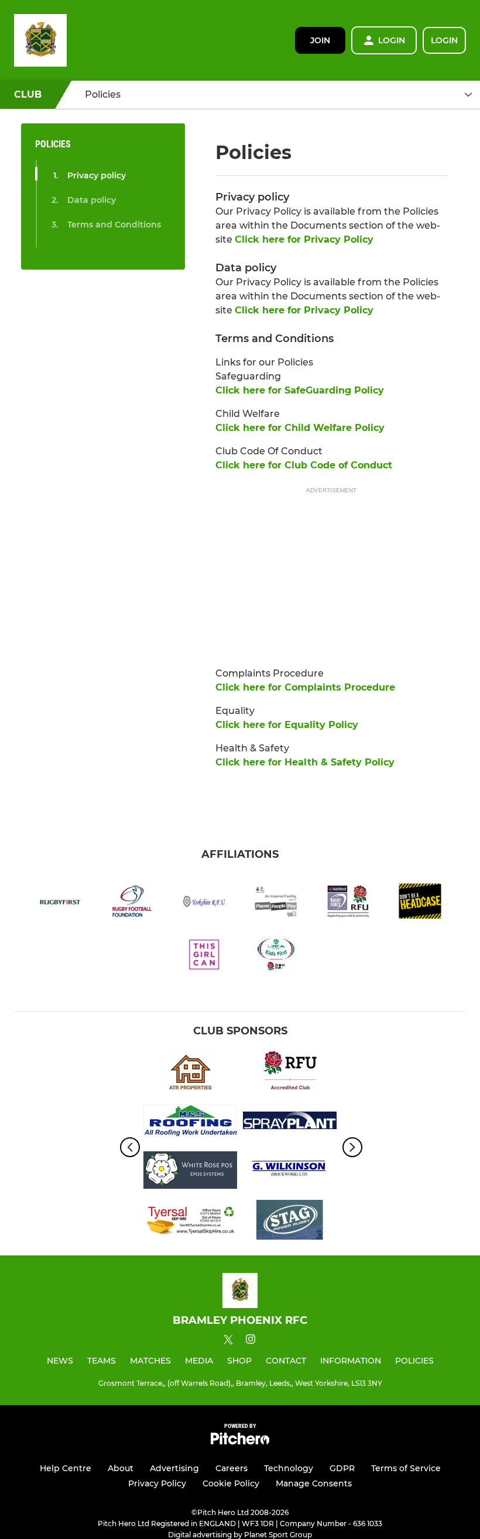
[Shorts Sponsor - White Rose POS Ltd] (190, 1172)
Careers (231, 1468)
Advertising (174, 1468)
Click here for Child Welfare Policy (300, 427)
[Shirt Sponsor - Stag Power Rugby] (290, 1222)
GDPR (342, 1468)
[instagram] (250, 1341)
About (120, 1468)
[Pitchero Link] (240, 1441)
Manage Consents (314, 1483)
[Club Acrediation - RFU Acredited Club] (290, 1073)
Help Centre (65, 1468)
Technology (288, 1468)
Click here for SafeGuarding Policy (299, 390)
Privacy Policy (157, 1483)
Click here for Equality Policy (286, 724)
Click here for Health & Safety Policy (305, 762)
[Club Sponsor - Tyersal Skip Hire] (190, 1222)
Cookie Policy (231, 1483)
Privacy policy (96, 175)
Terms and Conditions (114, 224)
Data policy (91, 200)
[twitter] (228, 1341)
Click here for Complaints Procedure (305, 687)
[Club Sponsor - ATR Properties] (190, 1073)
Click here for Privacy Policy (304, 239)
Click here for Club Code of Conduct (303, 465)
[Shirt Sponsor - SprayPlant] (290, 1122)
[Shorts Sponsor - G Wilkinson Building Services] (290, 1172)
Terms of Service (406, 1468)
